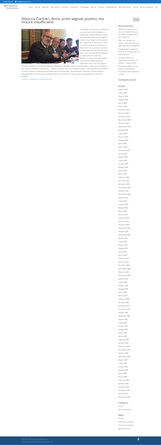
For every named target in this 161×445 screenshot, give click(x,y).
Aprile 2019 (122, 333)
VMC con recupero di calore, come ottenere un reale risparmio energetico (129, 43)
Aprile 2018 (122, 373)
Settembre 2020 (124, 275)
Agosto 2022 (123, 198)
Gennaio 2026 (123, 113)
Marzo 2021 (122, 255)
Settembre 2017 (124, 397)
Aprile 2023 (122, 171)
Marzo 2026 (122, 106)
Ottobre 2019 (123, 312)
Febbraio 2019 (123, 340)
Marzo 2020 (122, 296)
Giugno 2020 (123, 285)
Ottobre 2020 (123, 272)
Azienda (45, 7)
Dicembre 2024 (124, 150)
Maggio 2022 (123, 208)
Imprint (93, 7)
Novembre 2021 (124, 228)
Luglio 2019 (122, 323)
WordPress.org (124, 429)
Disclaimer (74, 7)
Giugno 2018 (123, 367)
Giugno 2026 (123, 96)
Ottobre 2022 (123, 191)
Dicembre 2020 (124, 265)
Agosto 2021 (122, 238)
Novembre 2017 (124, 390)
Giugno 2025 (123, 137)
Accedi (121, 418)
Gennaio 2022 (123, 221)
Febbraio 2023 (123, 177)
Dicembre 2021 (124, 225)
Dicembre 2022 (124, 184)
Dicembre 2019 (123, 306)
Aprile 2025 (122, 143)
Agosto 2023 (123, 157)
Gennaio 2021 (123, 262)
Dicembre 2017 (123, 387)
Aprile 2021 (122, 252)
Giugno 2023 (123, 164)
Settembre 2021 (124, 235)
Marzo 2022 (122, 214)
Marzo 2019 (122, 336)
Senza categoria (146, 7)
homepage (84, 7)
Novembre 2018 (124, 350)
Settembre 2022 (124, 194)
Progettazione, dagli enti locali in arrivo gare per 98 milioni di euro (128, 51)
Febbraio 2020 (123, 299)
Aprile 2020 (122, 292)
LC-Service (48, 442)
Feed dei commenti (126, 425)
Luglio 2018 (122, 363)
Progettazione (111, 7)
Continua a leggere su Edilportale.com (36, 79)
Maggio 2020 (123, 289)
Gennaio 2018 (123, 384)
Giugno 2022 (123, 204)
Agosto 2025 (123, 130)
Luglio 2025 (122, 133)
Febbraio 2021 (123, 258)
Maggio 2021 (123, 248)
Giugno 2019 (123, 326)
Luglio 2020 (122, 282)
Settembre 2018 (124, 357)
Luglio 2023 (122, 160)
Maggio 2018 (123, 370)
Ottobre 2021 (123, 231)
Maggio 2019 (123, 329)
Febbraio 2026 (123, 110)
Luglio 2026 (122, 93)
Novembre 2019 (124, 309)
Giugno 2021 (123, 245)
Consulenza (55, 7)
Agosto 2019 (122, 319)
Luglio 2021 (122, 241)
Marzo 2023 (122, 174)
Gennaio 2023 (123, 181)
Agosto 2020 (123, 279)
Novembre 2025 (124, 120)
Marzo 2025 (122, 147)
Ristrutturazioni (125, 7)
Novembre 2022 (124, 187)
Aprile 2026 (122, 103)
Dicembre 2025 (124, 116)
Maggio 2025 (123, 140)
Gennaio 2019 (123, 343)
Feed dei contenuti (126, 422)
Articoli (37, 7)
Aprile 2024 (122, 154)
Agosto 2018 (122, 360)
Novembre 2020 (124, 269)
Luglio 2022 (122, 201)
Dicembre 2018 (123, 346)
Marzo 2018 (122, 377)
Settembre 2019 (124, 316)
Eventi (135, 7)
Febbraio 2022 (123, 218)
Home (30, 7)
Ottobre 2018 (123, 353)
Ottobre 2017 (123, 394)
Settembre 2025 (124, 127)
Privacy (101, 7)
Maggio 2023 (123, 167)
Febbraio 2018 (123, 380)
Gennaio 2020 (123, 302)
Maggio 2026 (123, 100)
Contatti (65, 7)
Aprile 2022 (122, 211)
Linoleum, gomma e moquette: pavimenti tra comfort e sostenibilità (128, 60)
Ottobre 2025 (123, 123)
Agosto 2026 (123, 89)
